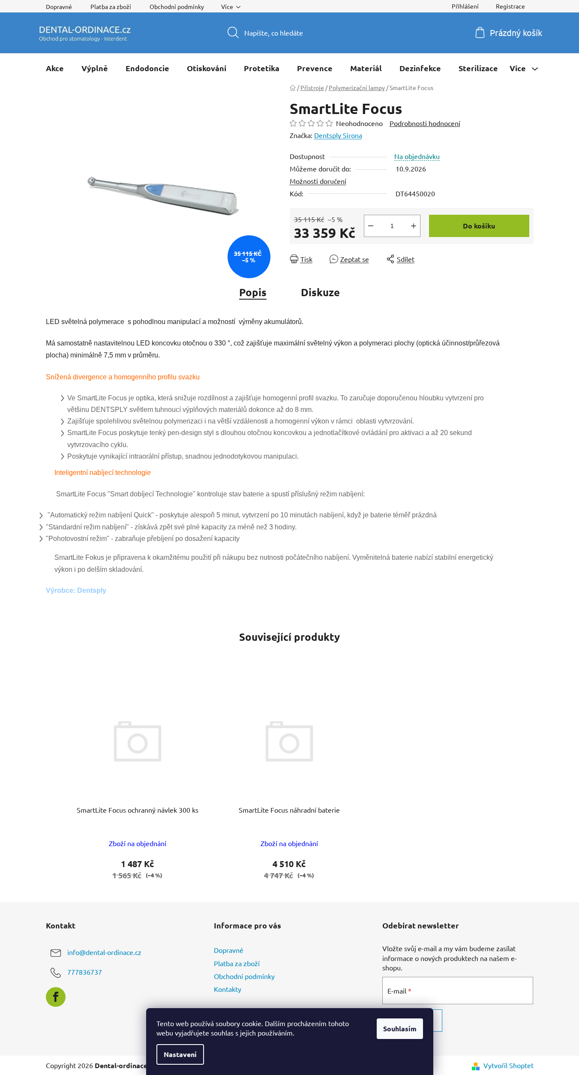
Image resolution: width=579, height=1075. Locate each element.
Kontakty (227, 989)
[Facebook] (56, 997)
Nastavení (180, 1054)
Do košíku (479, 225)
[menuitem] (54, 68)
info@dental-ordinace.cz (104, 952)
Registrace (510, 6)
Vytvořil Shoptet (508, 1065)
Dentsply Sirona (338, 135)
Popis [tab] (253, 292)
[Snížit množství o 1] (370, 226)
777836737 (84, 972)
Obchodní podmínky (177, 6)
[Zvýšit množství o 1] (413, 226)
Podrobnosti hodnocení (425, 123)
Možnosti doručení (318, 181)
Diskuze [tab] (320, 292)
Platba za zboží (110, 6)
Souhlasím (400, 1028)
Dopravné (59, 6)
